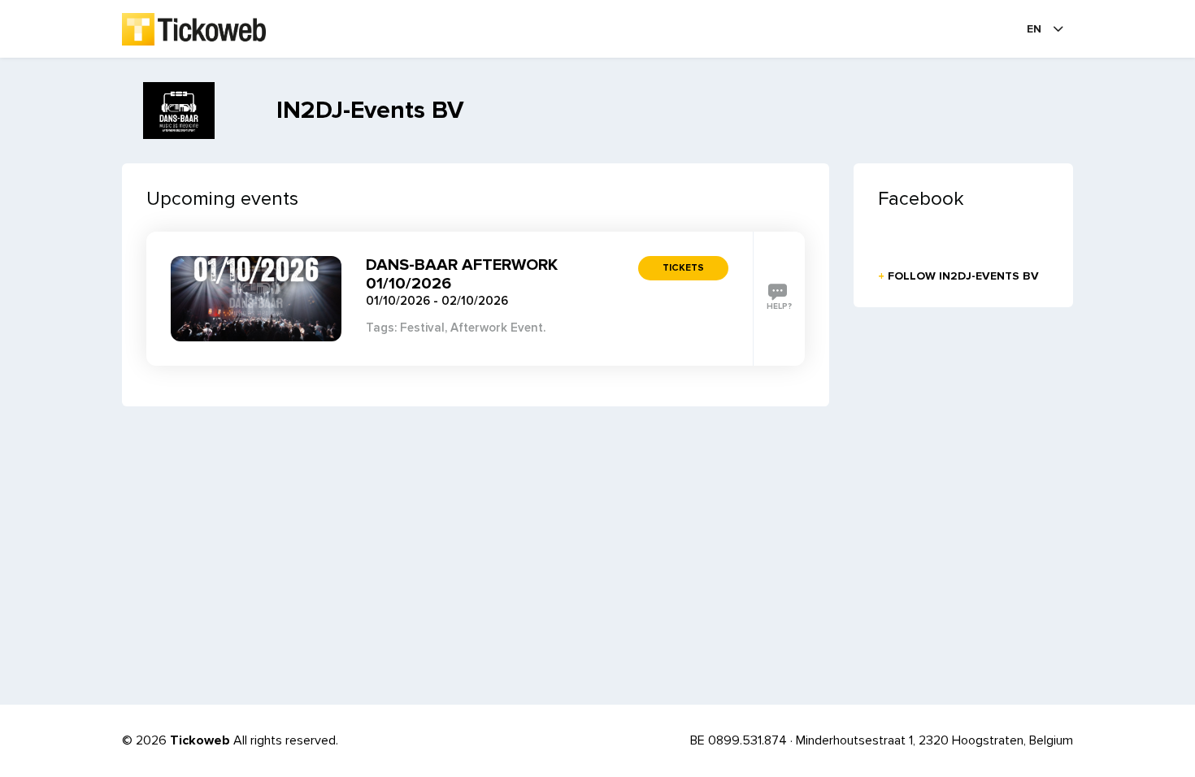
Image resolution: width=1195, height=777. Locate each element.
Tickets (683, 268)
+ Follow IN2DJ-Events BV (958, 276)
